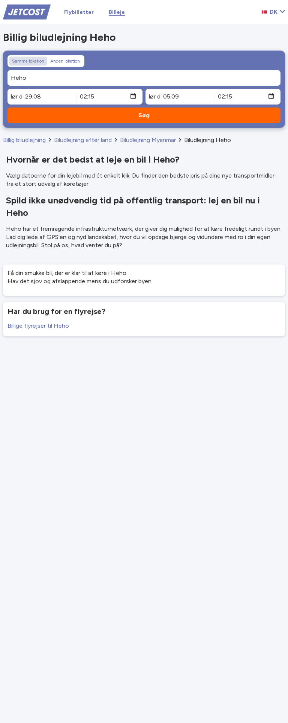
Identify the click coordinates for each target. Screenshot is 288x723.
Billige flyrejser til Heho (38, 325)
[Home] (27, 11)
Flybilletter (79, 12)
